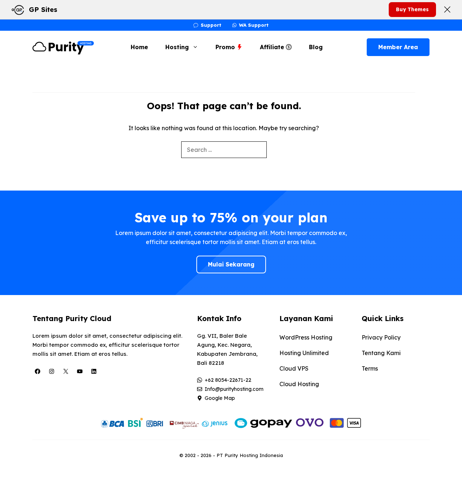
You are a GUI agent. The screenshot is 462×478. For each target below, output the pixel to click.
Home (139, 47)
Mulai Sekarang (231, 264)
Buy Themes (412, 9)
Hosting (177, 47)
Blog (316, 47)
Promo (226, 47)
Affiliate (273, 47)
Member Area (398, 47)
